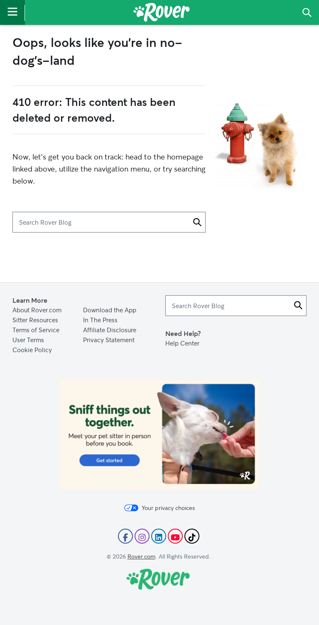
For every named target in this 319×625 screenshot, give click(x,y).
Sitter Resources (35, 320)
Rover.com (141, 556)
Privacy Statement (109, 340)
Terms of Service (35, 330)
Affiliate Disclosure (109, 330)
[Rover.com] (161, 14)
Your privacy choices (168, 508)
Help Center (182, 343)
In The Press (100, 320)
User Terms (28, 340)
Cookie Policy (32, 350)
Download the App (109, 310)
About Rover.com (36, 310)
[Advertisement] (159, 384)
